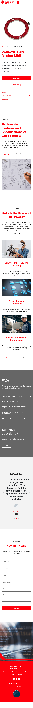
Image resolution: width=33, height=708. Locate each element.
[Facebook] (14, 679)
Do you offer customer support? (14, 407)
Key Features (6, 95)
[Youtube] (19, 679)
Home (3, 46)
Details (4, 92)
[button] (18, 2)
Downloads (5, 99)
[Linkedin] (16, 679)
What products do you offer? (12, 396)
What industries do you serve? (13, 419)
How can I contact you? (10, 401)
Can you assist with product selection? (12, 413)
